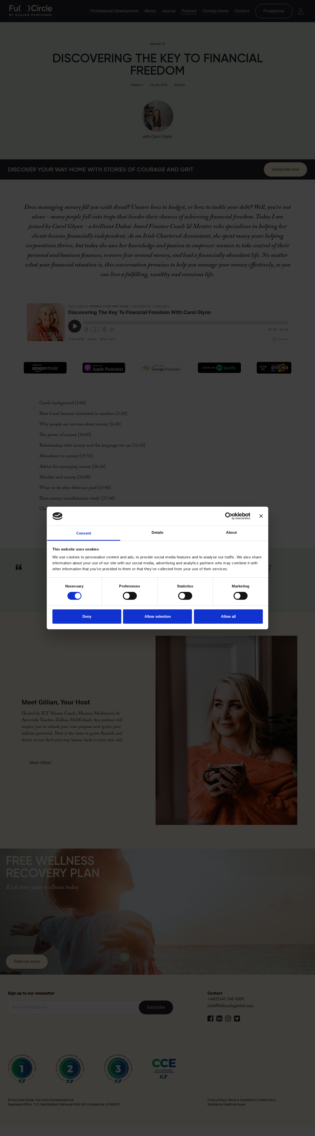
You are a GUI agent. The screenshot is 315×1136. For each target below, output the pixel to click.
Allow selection (157, 616)
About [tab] (231, 532)
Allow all (228, 616)
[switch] (130, 596)
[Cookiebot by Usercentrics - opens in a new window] (228, 516)
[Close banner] (261, 516)
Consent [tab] (83, 533)
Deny (86, 616)
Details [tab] (158, 532)
